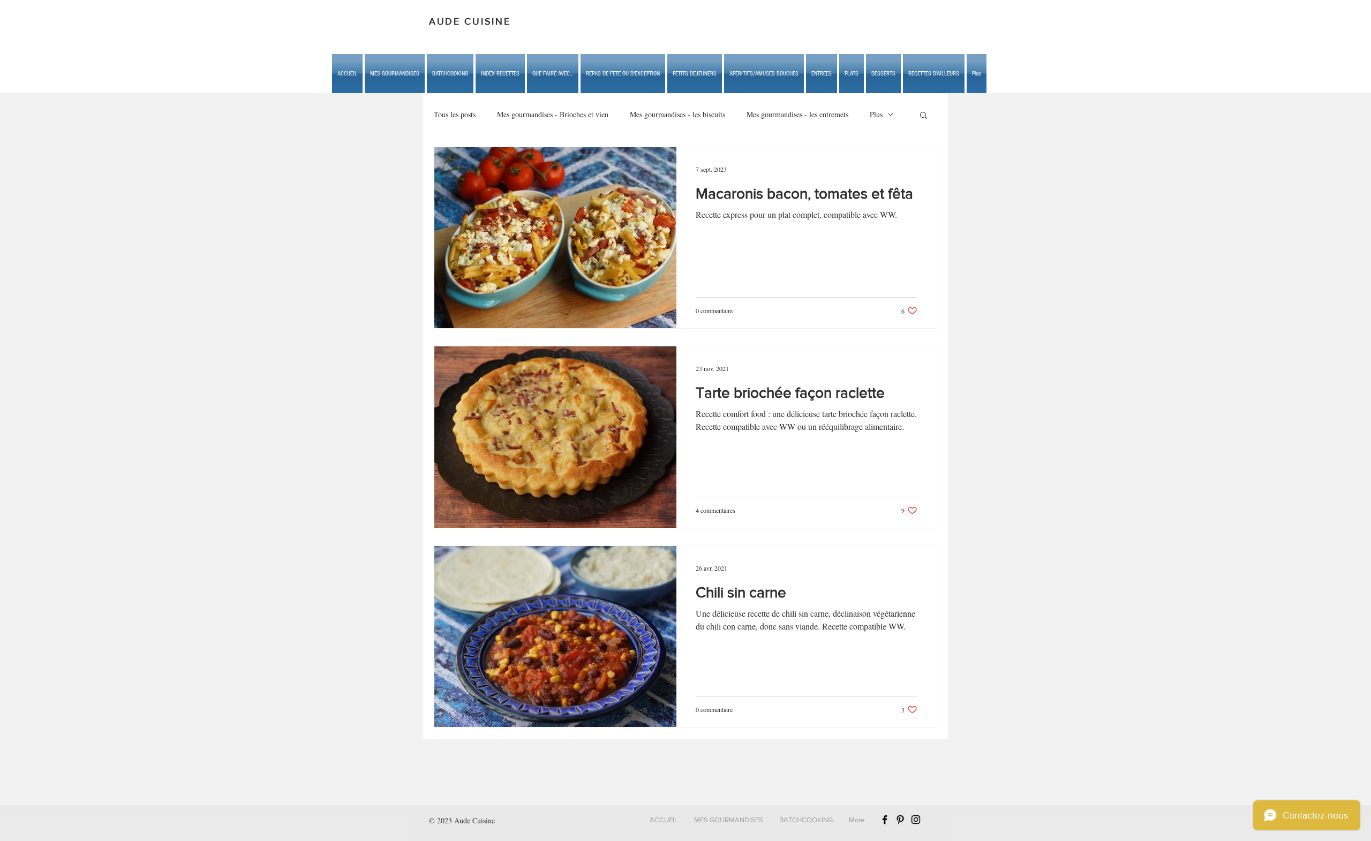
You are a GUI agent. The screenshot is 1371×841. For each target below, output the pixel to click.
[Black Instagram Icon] (916, 819)
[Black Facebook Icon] (885, 819)
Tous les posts (455, 114)
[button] (552, 73)
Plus (876, 114)
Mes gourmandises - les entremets (797, 114)
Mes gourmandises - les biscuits (677, 114)
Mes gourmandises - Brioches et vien (552, 114)
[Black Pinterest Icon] (900, 819)
